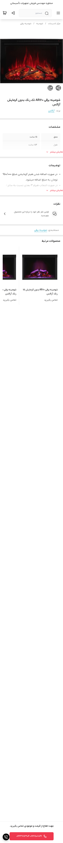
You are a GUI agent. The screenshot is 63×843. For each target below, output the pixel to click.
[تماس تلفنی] (6, 837)
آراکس (51, 110)
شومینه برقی (25, 23)
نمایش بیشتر (56, 152)
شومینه (39, 23)
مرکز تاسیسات (54, 23)
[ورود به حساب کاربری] (13, 13)
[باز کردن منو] (57, 13)
